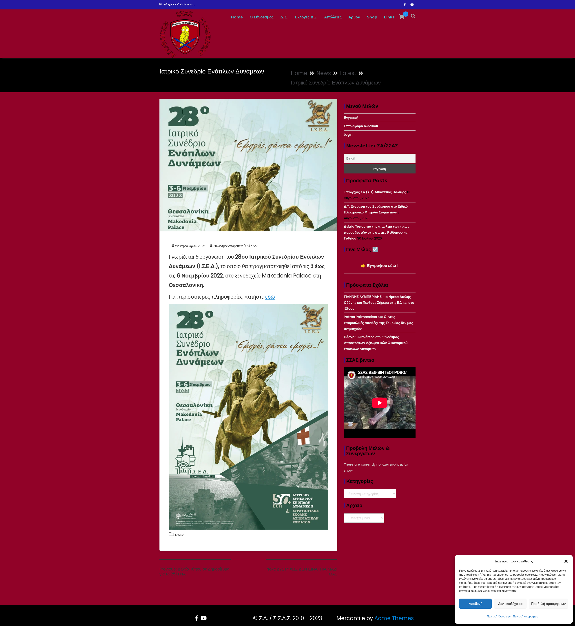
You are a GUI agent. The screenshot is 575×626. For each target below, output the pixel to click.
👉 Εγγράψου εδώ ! (379, 265)
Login (348, 134)
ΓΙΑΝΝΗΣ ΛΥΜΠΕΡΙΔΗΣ (363, 296)
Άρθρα (354, 17)
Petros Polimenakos (360, 316)
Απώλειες (333, 17)
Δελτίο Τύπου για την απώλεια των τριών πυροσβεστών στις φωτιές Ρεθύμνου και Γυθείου (376, 232)
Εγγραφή (351, 117)
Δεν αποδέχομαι (510, 603)
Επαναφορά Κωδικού (361, 126)
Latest (179, 535)
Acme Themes (394, 618)
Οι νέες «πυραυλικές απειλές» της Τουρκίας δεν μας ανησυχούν (378, 322)
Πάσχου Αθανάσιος (359, 337)
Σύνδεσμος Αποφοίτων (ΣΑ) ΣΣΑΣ (235, 246)
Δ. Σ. (284, 17)
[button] (566, 561)
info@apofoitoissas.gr (180, 4)
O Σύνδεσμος (262, 17)
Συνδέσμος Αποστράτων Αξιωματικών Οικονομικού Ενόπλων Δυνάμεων (376, 343)
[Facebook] (404, 4)
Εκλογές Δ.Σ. (306, 17)
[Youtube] (412, 4)
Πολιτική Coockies (499, 616)
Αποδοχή (475, 603)
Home (237, 17)
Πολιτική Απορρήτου (525, 616)
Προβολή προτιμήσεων (548, 603)
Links (389, 17)
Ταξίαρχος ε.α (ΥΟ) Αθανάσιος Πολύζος (375, 192)
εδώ (270, 296)
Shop (372, 17)
